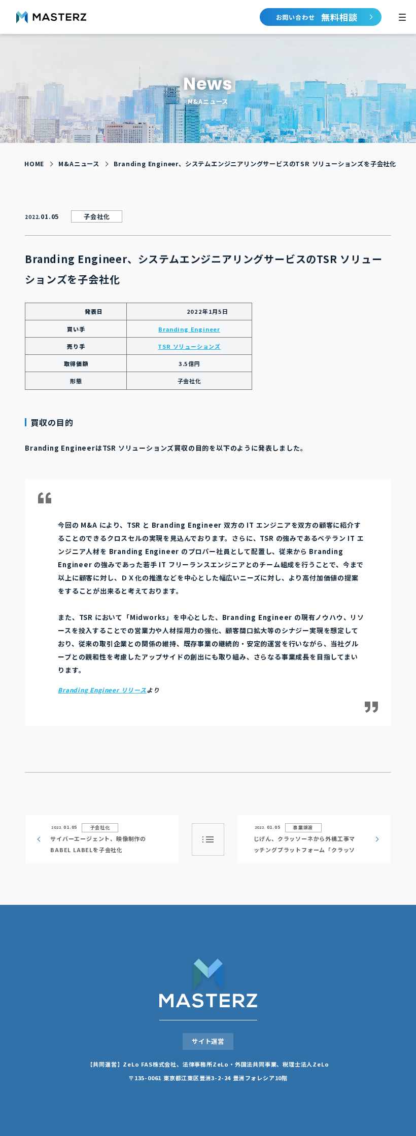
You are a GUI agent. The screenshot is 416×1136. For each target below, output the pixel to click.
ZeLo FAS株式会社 (150, 1064)
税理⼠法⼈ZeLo (306, 1064)
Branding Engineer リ (92, 689)
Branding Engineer (189, 329)
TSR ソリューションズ (189, 346)
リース (136, 689)
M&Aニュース (78, 163)
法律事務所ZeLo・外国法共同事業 (230, 1064)
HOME (34, 163)
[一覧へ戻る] (208, 839)
